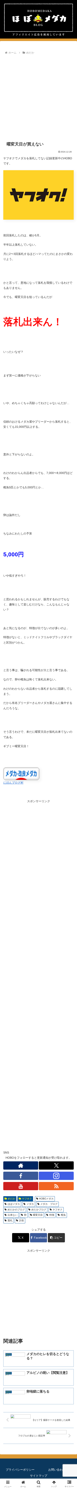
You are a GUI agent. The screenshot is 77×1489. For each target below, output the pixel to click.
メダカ (30, 1204)
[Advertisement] (38, 96)
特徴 (51, 1214)
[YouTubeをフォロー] (20, 1186)
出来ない (12, 1214)
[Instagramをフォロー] (56, 1176)
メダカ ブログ (48, 1204)
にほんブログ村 (13, 782)
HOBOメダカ (46, 1198)
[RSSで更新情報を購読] (56, 1186)
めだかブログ (38, 1209)
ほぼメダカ (14, 1204)
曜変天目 (38, 1214)
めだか (11, 1198)
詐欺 (21, 1220)
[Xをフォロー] (56, 1165)
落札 (10, 1220)
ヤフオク (27, 1198)
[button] (56, 1237)
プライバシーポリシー (20, 1469)
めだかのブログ (16, 1209)
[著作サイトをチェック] (20, 1165)
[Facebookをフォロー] (20, 1176)
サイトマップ (38, 1475)
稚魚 (63, 1214)
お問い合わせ (57, 1469)
